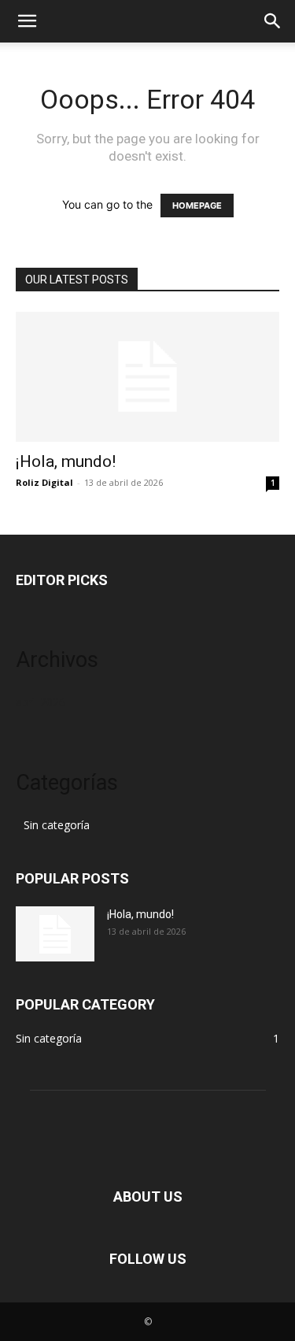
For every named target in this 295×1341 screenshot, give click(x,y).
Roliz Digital (44, 482)
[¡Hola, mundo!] (147, 377)
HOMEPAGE (197, 205)
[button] (27, 21)
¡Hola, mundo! (66, 461)
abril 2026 (40, 702)
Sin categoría (57, 824)
